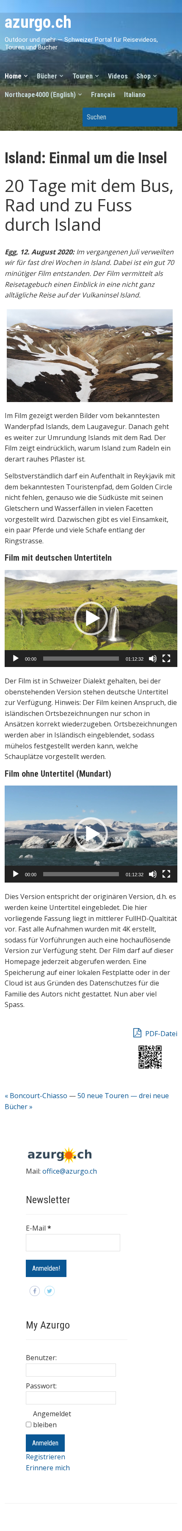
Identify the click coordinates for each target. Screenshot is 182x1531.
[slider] (81, 658)
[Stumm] (153, 658)
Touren (82, 76)
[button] (91, 618)
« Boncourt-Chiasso (36, 1095)
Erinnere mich (48, 1467)
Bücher (47, 76)
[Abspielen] (15, 658)
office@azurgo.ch (69, 1171)
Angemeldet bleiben (52, 1419)
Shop (143, 76)
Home (13, 76)
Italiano (135, 95)
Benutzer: (41, 1357)
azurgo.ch (38, 22)
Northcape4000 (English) (40, 95)
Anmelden (45, 1443)
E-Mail (38, 1228)
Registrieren (45, 1456)
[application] (91, 618)
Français (103, 95)
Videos (118, 76)
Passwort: (41, 1386)
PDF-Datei (160, 1033)
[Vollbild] (166, 658)
